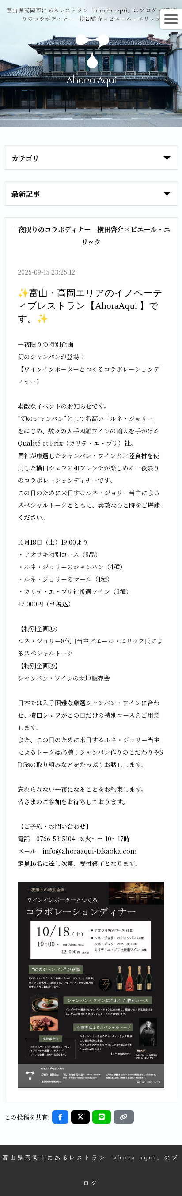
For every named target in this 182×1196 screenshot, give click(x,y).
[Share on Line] (101, 1117)
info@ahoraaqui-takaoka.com (89, 850)
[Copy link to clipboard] (124, 1117)
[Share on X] (80, 1117)
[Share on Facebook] (60, 1117)
